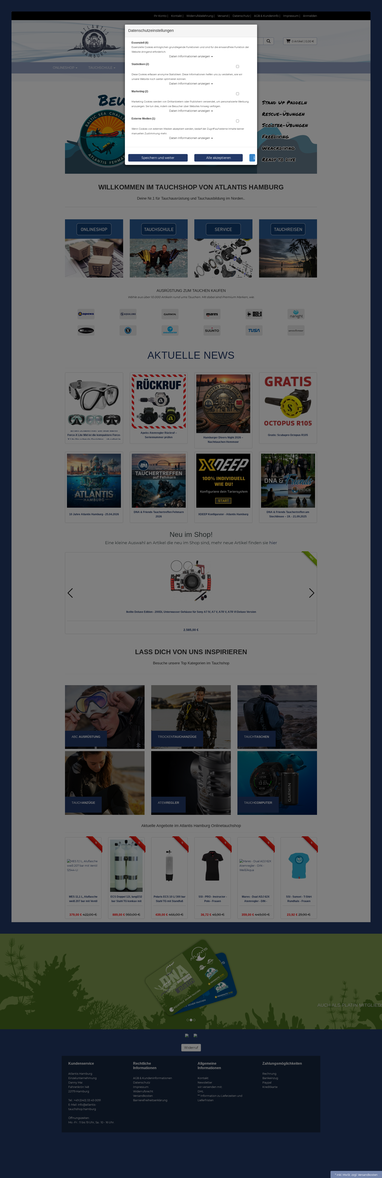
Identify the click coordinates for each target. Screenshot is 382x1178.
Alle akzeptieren (218, 158)
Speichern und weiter (157, 158)
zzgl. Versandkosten (364, 1174)
